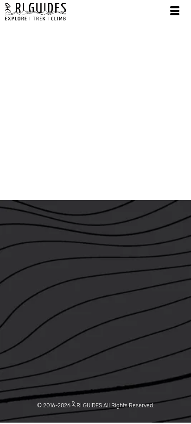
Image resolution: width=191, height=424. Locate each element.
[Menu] (174, 11)
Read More (82, 155)
